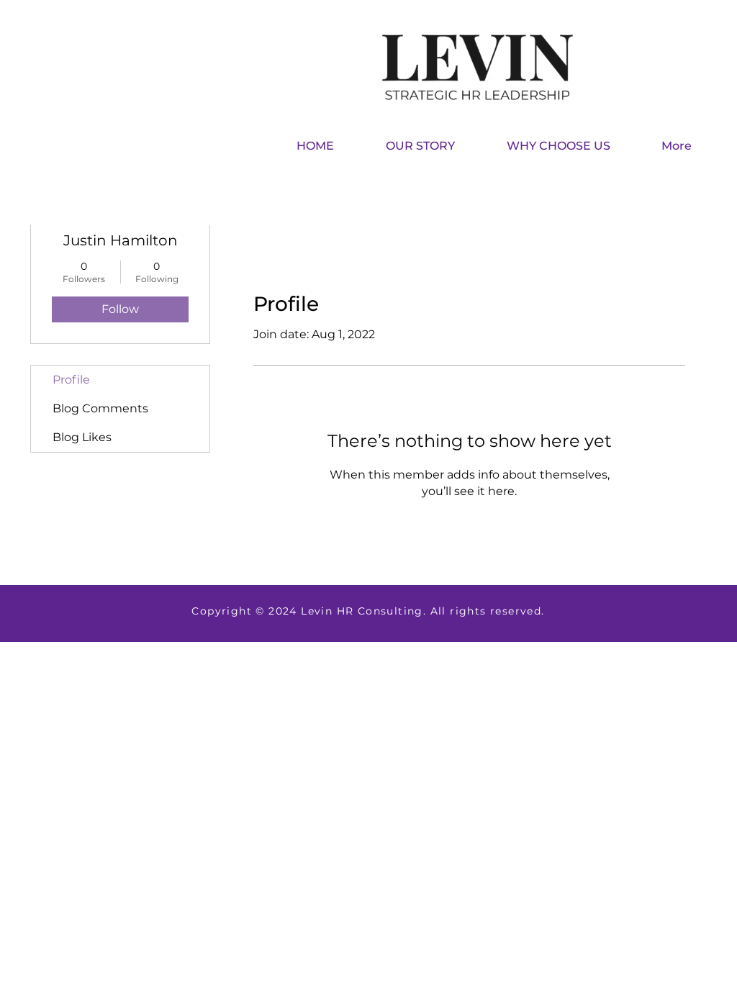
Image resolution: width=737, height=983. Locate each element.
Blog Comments (100, 408)
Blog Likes (82, 437)
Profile (71, 379)
